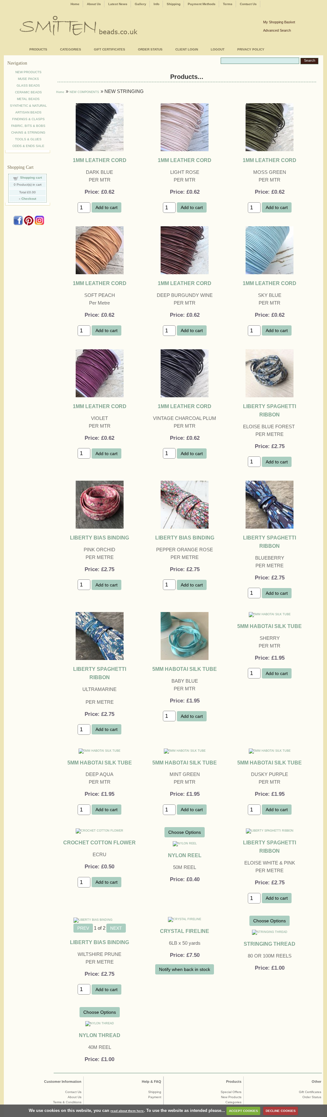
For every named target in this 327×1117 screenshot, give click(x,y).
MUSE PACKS (28, 79)
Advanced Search (277, 30)
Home (75, 4)
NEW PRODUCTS (28, 72)
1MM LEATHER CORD (99, 160)
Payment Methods (202, 4)
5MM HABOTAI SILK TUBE (184, 669)
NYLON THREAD (99, 1035)
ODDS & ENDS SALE (28, 146)
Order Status (311, 1097)
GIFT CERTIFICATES (109, 49)
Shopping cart (31, 177)
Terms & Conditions (67, 1102)
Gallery (140, 4)
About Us (94, 4)
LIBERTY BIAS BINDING (99, 537)
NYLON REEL (185, 855)
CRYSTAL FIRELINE (184, 931)
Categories (233, 1102)
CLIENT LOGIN (186, 49)
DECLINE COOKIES (281, 1111)
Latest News (117, 4)
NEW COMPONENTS (84, 92)
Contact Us (248, 4)
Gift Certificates (310, 1092)
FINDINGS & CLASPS (28, 119)
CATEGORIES (70, 49)
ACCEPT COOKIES (243, 1111)
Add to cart (106, 207)
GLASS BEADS (28, 85)
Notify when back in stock (184, 969)
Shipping (173, 4)
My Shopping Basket (279, 22)
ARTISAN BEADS (28, 112)
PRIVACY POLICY (250, 49)
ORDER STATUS (150, 49)
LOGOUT (217, 49)
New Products (231, 1097)
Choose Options (184, 832)
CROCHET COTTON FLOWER (99, 842)
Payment (154, 1097)
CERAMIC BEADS (28, 92)
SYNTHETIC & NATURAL (28, 105)
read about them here (127, 1111)
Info (156, 4)
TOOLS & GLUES (28, 139)
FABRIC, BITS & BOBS (28, 126)
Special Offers (231, 1092)
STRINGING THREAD (269, 944)
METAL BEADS (28, 99)
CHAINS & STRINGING (28, 132)
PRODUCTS (38, 49)
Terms (227, 4)
